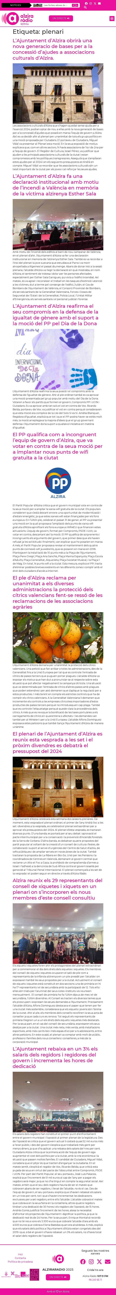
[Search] (85, 7)
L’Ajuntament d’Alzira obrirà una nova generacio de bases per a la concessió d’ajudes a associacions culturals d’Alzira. (54, 49)
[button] (112, 18)
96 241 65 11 (95, 1279)
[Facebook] (86, 3)
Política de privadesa (20, 1261)
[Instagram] (90, 3)
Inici (20, 1254)
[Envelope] (99, 3)
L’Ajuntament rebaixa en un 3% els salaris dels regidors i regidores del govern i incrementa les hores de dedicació (55, 1057)
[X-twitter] (95, 3)
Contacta (20, 1258)
